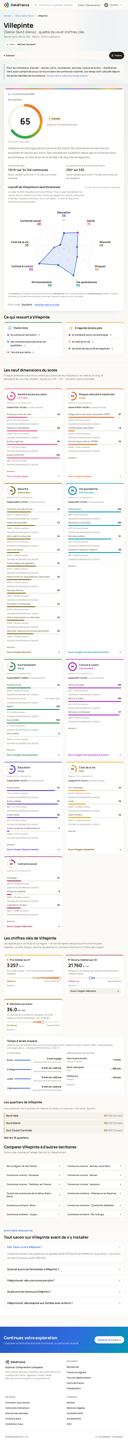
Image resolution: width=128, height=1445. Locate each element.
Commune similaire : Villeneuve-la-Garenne (92, 1193)
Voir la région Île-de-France (21, 1166)
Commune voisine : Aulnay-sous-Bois (89, 1166)
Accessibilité (74, 1418)
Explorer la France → (109, 1339)
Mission (71, 1402)
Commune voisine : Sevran (83, 1175)
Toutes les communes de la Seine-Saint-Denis (29, 1195)
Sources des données (16, 1413)
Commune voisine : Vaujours (84, 1184)
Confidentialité (75, 1413)
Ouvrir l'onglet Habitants (83, 990)
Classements (93, 5)
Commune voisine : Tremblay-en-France (28, 1184)
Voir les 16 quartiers (16, 1138)
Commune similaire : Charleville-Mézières (91, 1205)
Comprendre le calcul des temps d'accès (67, 75)
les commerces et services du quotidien (28, 343)
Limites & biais (13, 1418)
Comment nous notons (17, 1402)
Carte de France (75, 1383)
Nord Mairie (13, 1123)
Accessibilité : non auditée (110, 1436)
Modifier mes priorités (47, 304)
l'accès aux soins (20, 352)
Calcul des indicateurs (17, 1407)
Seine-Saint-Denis (24, 15)
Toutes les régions (76, 1372)
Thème (117, 55)
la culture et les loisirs (23, 335)
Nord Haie (12, 1115)
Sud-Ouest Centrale (19, 1130)
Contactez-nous (14, 1423)
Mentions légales (76, 1407)
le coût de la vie (81, 341)
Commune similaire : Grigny (21, 1214)
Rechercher (73, 1366)
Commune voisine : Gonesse (22, 1175)
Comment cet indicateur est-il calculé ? (23, 424)
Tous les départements (79, 1377)
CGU (69, 1423)
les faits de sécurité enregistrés (91, 348)
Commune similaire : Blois (21, 1205)
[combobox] (55, 5)
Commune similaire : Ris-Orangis (86, 1214)
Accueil (7, 15)
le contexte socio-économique (90, 335)
